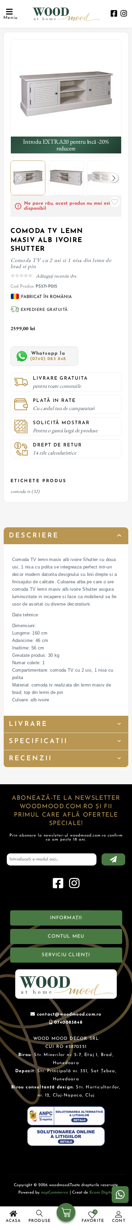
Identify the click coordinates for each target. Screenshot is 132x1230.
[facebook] (114, 14)
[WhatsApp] (120, 1194)
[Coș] (66, 1213)
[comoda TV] (66, 94)
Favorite (115, 202)
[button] (114, 178)
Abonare (113, 859)
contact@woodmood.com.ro (69, 1014)
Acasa (13, 1221)
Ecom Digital (101, 1193)
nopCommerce (54, 1193)
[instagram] (123, 14)
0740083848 (68, 1022)
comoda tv (20, 491)
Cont (119, 1221)
